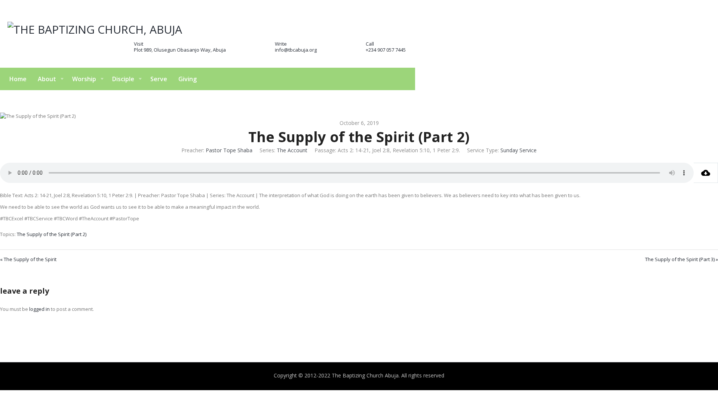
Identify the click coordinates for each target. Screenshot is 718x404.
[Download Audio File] (706, 173)
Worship (84, 79)
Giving (187, 79)
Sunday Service (518, 150)
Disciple (123, 79)
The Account (292, 150)
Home (18, 79)
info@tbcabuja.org (296, 49)
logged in (39, 309)
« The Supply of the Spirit (28, 259)
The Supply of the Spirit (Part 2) (51, 234)
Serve (158, 79)
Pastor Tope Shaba (229, 150)
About (47, 79)
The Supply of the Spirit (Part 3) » (681, 259)
